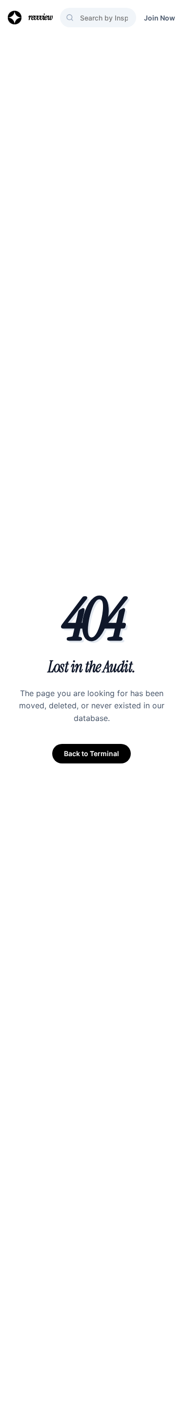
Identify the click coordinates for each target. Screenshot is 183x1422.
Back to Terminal (91, 753)
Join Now (159, 18)
